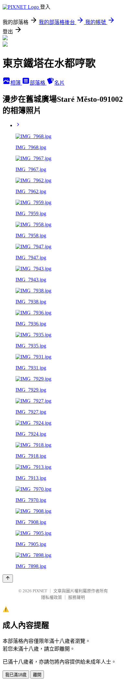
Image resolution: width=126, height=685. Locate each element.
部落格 (38, 83)
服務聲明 (76, 597)
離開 (37, 674)
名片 (59, 83)
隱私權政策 (51, 597)
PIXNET (40, 590)
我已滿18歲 (15, 674)
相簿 (16, 83)
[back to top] (8, 578)
